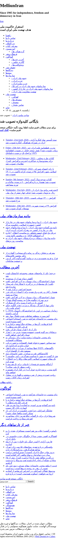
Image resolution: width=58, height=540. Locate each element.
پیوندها (9, 73)
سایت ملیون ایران (20, 115)
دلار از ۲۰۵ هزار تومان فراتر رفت (21, 329)
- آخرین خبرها (17, 59)
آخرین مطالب (9, 267)
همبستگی (10, 505)
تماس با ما (10, 38)
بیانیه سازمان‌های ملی (15, 216)
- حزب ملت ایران (19, 83)
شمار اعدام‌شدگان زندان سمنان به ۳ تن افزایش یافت (30, 281)
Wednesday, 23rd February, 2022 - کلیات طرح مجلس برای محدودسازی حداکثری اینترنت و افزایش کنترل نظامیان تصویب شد (30, 161)
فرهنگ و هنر (11, 54)
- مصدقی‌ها (16, 99)
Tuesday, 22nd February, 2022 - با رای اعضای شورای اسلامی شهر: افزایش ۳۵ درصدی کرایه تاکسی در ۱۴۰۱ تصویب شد (31, 171)
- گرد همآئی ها (17, 51)
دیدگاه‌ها (9, 70)
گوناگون (9, 57)
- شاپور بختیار (17, 105)
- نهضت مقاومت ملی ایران (23, 91)
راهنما (8, 35)
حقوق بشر (10, 67)
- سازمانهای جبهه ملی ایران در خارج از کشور (32, 89)
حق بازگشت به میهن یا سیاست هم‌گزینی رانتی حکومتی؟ (32, 356)
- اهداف (14, 97)
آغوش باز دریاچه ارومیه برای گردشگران (24, 303)
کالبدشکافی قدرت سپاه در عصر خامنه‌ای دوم (27, 353)
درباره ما (10, 41)
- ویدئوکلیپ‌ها (17, 65)
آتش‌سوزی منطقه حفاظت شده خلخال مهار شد (27, 316)
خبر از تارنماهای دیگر (14, 425)
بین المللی (10, 43)
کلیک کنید (4, 130)
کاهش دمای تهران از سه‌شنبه (19, 278)
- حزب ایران (17, 81)
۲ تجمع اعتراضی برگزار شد (18, 289)
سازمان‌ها (10, 75)
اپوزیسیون (10, 49)
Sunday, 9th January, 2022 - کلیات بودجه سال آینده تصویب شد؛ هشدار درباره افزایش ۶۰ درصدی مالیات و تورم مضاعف (31, 182)
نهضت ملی (11, 94)
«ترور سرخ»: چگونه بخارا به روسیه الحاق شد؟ (27, 300)
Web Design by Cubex (45, 536)
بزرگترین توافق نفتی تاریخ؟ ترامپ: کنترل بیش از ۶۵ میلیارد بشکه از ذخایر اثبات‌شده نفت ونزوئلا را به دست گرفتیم (31, 460)
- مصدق (15, 102)
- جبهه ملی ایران (18, 78)
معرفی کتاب (11, 46)
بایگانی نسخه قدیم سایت (11, 478)
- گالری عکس (17, 62)
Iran (2, 21)
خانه (8, 107)
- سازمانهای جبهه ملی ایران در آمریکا (28, 86)
